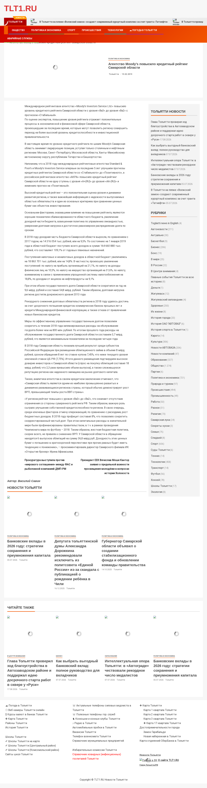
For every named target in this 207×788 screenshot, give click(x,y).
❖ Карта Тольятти (151, 705)
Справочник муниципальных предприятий (98, 740)
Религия (156, 413)
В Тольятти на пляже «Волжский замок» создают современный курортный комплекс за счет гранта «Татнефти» (103, 22)
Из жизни (157, 311)
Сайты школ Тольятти (19, 754)
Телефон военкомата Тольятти (91, 736)
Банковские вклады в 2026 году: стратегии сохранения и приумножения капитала (171, 179)
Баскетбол (157, 241)
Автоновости (159, 229)
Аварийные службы (19, 38)
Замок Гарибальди (154, 732)
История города (160, 317)
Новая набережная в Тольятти (162, 736)
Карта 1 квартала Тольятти (159, 710)
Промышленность (162, 395)
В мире (155, 259)
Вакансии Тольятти (84, 732)
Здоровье (157, 305)
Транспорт (157, 467)
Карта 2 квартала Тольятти (159, 714)
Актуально (157, 235)
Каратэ (155, 335)
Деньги (155, 287)
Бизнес (155, 247)
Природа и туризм (162, 383)
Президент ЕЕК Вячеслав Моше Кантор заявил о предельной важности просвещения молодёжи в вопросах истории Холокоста (105, 467)
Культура (156, 341)
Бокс (154, 253)
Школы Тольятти (161, 485)
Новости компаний (162, 353)
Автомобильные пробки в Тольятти (94, 727)
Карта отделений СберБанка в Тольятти (164, 740)
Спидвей (156, 437)
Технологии (115, 30)
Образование (159, 359)
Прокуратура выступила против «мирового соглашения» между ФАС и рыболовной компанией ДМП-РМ (49, 464)
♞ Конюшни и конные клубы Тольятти (96, 718)
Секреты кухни (160, 425)
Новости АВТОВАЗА (163, 347)
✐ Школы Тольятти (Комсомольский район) (32, 749)
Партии (155, 371)
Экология (156, 491)
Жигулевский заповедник (167, 299)
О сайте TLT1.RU (168, 760)
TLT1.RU (20, 8)
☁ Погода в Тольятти (143, 30)
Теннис (155, 455)
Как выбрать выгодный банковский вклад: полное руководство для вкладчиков (173, 150)
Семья (155, 431)
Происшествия (91, 30)
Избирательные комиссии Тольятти (94, 749)
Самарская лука (160, 419)
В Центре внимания (163, 271)
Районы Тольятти (16, 723)
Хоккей (155, 479)
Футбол (155, 473)
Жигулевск (157, 293)
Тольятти (114, 74)
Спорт (71, 30)
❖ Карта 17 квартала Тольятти (162, 723)
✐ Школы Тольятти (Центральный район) (30, 745)
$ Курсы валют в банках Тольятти (26, 714)
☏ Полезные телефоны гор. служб (93, 714)
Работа (155, 401)
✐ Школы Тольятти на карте (22, 741)
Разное (155, 407)
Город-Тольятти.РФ (149, 765)
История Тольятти (16, 727)
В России (156, 265)
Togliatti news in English (164, 223)
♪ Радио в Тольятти (84, 723)
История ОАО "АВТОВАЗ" (166, 323)
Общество (18, 30)
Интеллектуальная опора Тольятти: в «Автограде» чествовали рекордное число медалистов (173, 165)
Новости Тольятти (150, 755)
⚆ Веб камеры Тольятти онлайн (24, 710)
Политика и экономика (46, 30)
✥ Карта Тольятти (16, 718)
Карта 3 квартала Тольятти (159, 718)
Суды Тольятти (160, 449)
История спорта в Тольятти (168, 329)
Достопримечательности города (160, 727)
